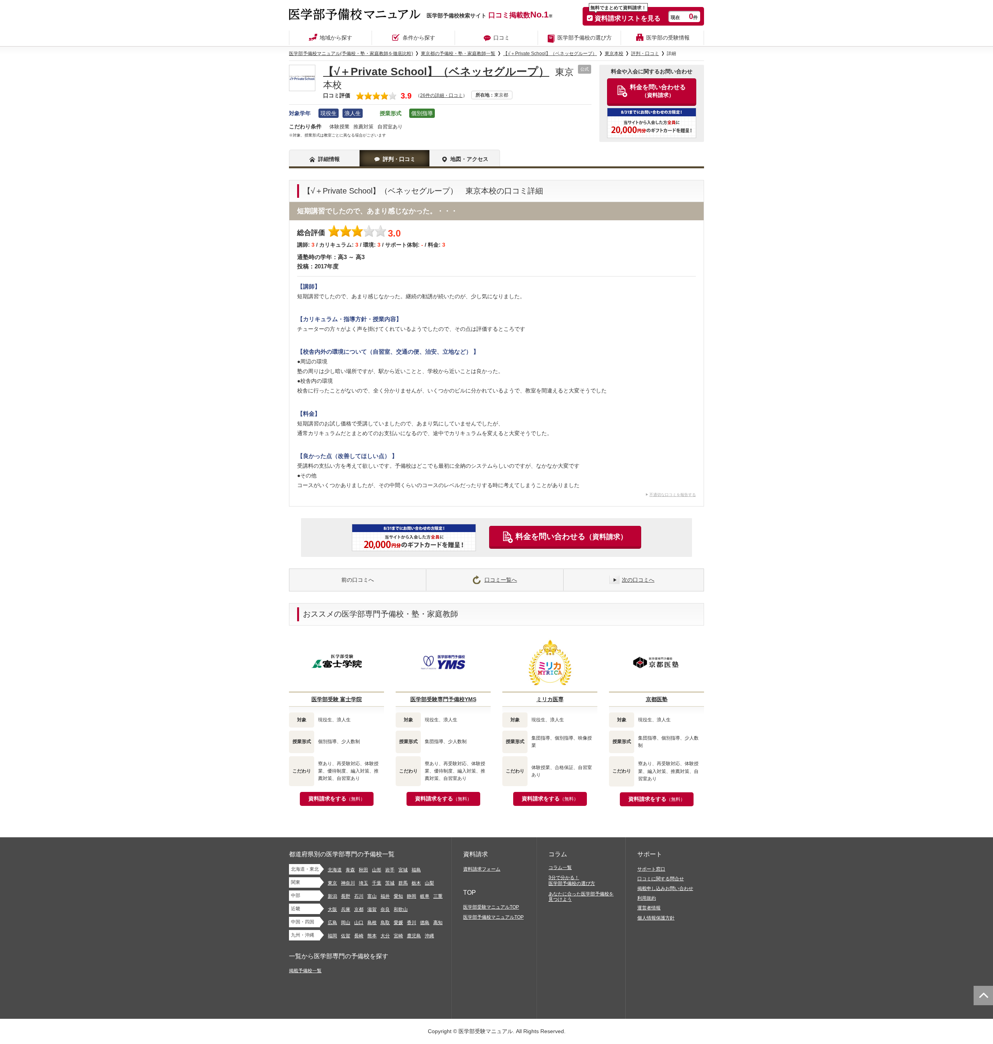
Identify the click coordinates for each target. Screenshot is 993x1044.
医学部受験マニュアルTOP (491, 907)
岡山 (345, 922)
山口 (358, 922)
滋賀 (372, 909)
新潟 (332, 896)
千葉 (376, 883)
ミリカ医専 (550, 699)
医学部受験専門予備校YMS (443, 699)
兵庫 (345, 909)
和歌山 (401, 909)
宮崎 (398, 936)
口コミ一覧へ (500, 580)
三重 (438, 896)
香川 (411, 922)
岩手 (389, 870)
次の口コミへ (638, 580)
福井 (385, 896)
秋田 (363, 870)
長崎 (358, 936)
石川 (358, 896)
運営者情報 (649, 908)
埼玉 (363, 883)
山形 (376, 870)
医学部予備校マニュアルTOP (493, 917)
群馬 (403, 883)
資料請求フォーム (481, 869)
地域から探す (336, 38)
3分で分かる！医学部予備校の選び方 (571, 880)
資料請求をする (336, 798)
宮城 (403, 870)
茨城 (389, 883)
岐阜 (424, 896)
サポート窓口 (651, 869)
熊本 (372, 936)
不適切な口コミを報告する (672, 495)
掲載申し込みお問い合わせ (665, 888)
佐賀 (345, 936)
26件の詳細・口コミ (441, 95)
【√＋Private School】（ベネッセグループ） (436, 72)
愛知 (398, 896)
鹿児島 (414, 936)
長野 (345, 896)
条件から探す (419, 38)
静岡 (411, 896)
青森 (350, 870)
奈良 (385, 909)
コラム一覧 (560, 867)
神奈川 (348, 883)
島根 (372, 922)
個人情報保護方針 (656, 918)
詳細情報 (329, 159)
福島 (416, 870)
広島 (332, 922)
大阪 (332, 909)
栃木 (416, 883)
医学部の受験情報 (668, 38)
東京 (332, 883)
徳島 (424, 922)
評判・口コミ (399, 159)
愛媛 (398, 922)
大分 (385, 936)
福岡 (332, 936)
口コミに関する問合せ (660, 879)
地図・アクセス (469, 159)
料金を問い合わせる (571, 536)
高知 (438, 922)
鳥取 (385, 922)
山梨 (429, 883)
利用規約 (646, 898)
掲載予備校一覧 (305, 970)
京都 (358, 909)
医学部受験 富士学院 (336, 699)
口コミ (501, 38)
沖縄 (429, 936)
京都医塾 (657, 699)
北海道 (335, 870)
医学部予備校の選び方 (584, 38)
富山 (372, 896)
